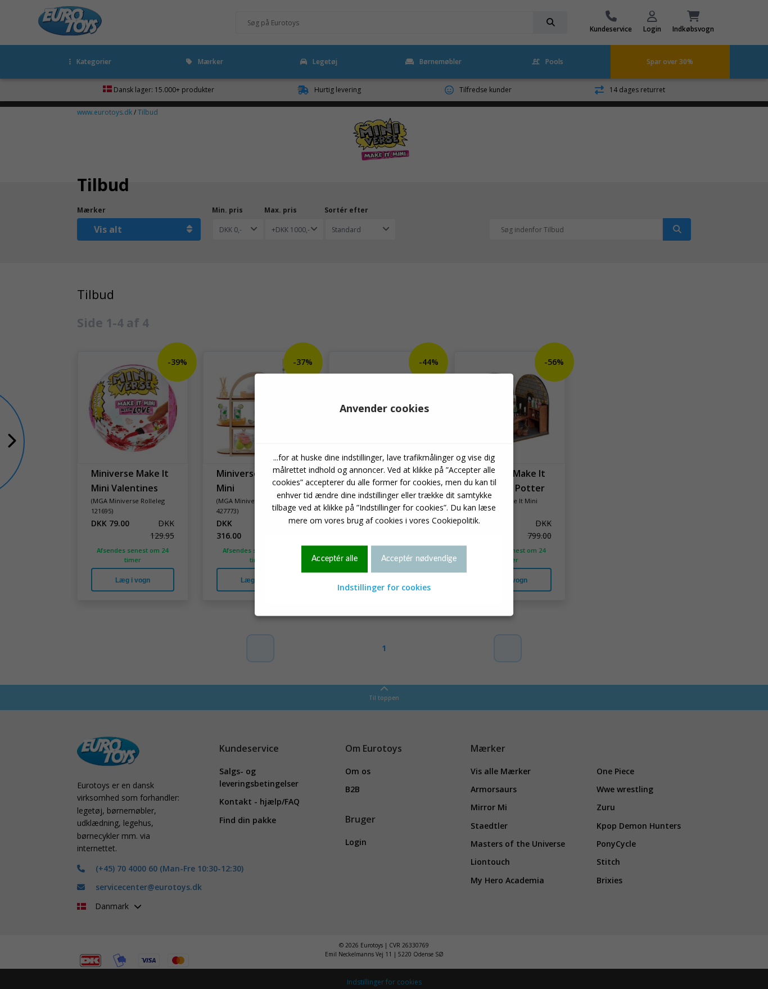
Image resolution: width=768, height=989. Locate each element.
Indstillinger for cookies (384, 587)
